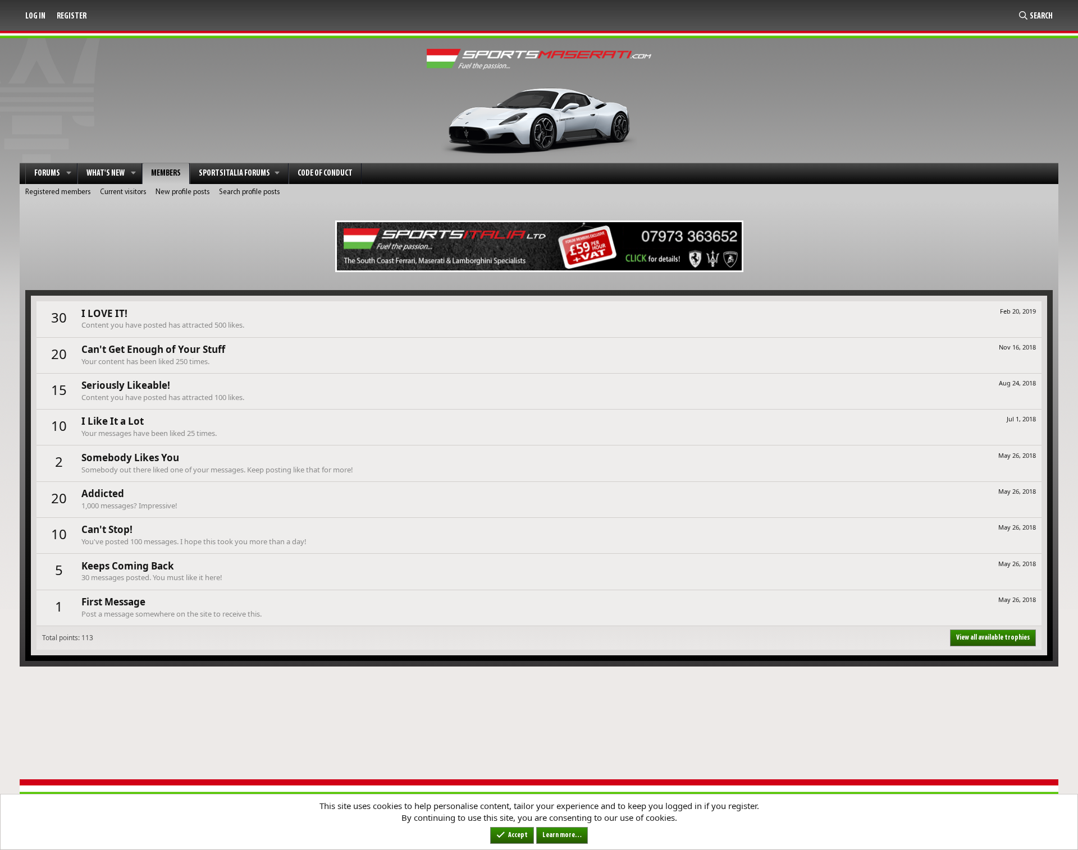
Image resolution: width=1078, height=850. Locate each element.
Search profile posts (249, 192)
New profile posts (183, 192)
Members (166, 173)
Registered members (58, 192)
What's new (105, 173)
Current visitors (123, 192)
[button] (69, 173)
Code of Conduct (325, 173)
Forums (47, 173)
